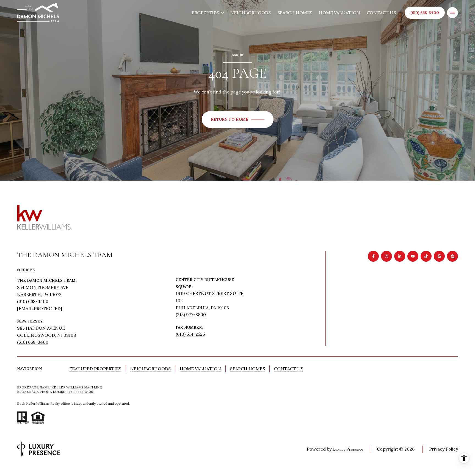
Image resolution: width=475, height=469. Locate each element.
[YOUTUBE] (412, 256)
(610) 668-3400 (424, 12)
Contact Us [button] (288, 368)
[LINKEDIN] (399, 256)
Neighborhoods (250, 12)
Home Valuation (339, 12)
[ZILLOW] (452, 256)
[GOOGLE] (439, 256)
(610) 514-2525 (190, 334)
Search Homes (294, 12)
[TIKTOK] (426, 256)
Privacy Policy (443, 449)
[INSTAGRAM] (386, 256)
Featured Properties (95, 368)
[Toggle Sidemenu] (452, 12)
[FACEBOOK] (373, 256)
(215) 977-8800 (191, 314)
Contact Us (381, 12)
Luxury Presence (348, 449)
